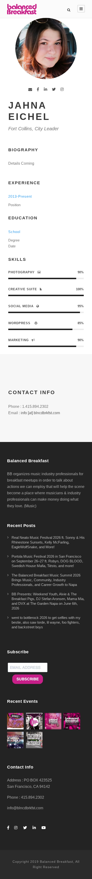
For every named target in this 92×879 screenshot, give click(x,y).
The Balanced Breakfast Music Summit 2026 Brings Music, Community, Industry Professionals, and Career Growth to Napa (46, 580)
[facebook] (38, 89)
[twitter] (54, 89)
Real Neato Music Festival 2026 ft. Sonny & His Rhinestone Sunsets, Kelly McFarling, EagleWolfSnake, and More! (48, 542)
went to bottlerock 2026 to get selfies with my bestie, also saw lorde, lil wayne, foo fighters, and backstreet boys (46, 622)
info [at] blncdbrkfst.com (40, 413)
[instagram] (62, 89)
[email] (30, 89)
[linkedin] (45, 89)
